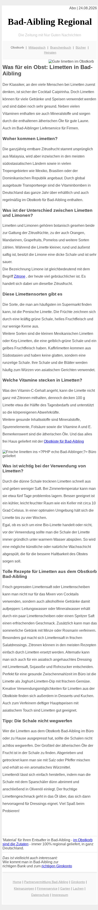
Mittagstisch (37, 47)
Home (17, 882)
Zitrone (19, 276)
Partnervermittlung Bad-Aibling (46, 882)
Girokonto (78, 882)
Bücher (81, 47)
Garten (65, 888)
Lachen (78, 888)
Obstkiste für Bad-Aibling (64, 441)
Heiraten (50, 52)
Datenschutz (40, 895)
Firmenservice (47, 888)
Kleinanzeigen (24, 888)
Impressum (60, 895)
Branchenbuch (60, 47)
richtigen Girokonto (56, 866)
